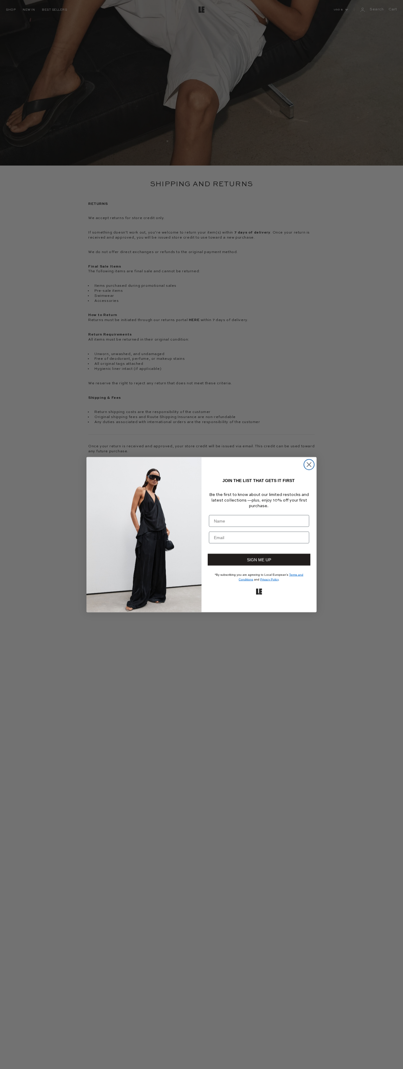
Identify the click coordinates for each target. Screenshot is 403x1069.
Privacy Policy (270, 579)
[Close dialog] (309, 464)
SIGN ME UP (259, 559)
